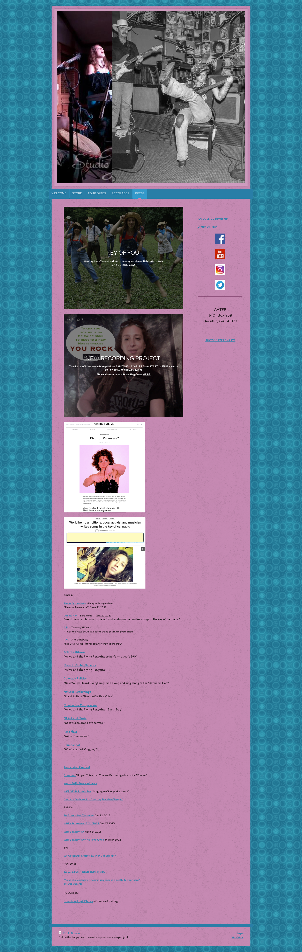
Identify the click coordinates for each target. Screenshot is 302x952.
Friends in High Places (78, 901)
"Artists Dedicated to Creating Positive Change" (93, 799)
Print (66, 933)
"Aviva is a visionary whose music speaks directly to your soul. (101, 880)
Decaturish (70, 615)
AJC (66, 627)
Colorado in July (153, 261)
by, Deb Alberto (73, 884)
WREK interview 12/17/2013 (82, 823)
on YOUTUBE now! (123, 265)
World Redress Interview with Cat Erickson (90, 855)
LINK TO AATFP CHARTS (220, 340)
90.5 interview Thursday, (79, 815)
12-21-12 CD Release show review (84, 871)
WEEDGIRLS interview (77, 791)
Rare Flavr (70, 731)
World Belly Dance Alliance (80, 783)
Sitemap (76, 933)
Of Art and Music (75, 718)
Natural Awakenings (77, 692)
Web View (237, 937)
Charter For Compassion (80, 705)
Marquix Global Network (80, 665)
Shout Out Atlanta (75, 603)
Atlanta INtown (74, 652)
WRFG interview (74, 831)
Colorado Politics (75, 678)
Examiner (70, 775)
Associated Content (77, 767)
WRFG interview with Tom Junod (84, 839)
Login (240, 933)
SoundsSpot (72, 745)
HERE (147, 374)
